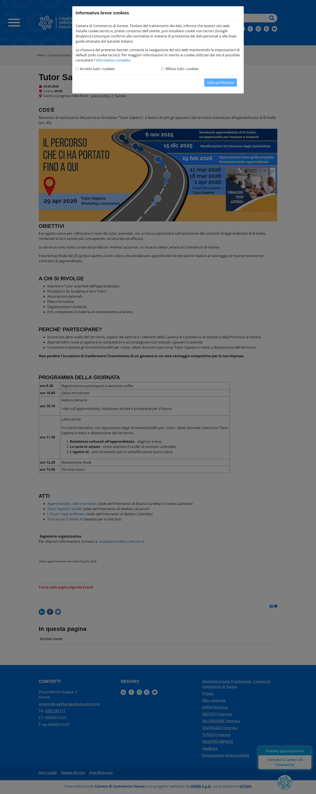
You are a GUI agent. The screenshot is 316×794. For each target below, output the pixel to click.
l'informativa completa (112, 60)
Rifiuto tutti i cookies (182, 68)
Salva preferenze (220, 82)
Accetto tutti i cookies (97, 68)
